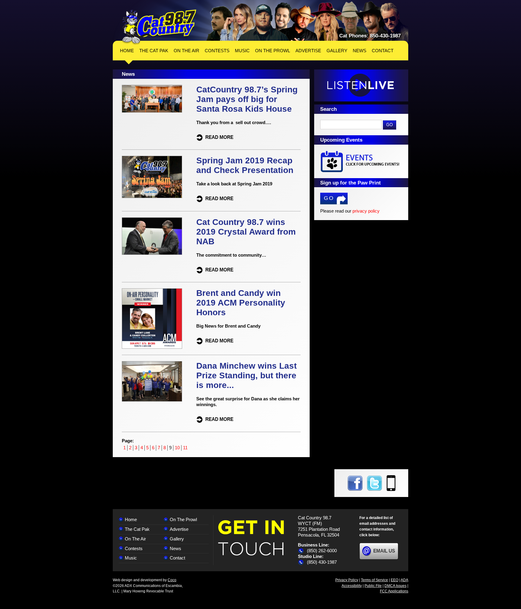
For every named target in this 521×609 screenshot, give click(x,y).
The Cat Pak (137, 529)
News (175, 548)
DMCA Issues (395, 586)
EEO (394, 580)
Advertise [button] (308, 50)
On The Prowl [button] (272, 50)
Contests (134, 548)
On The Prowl (183, 519)
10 (177, 447)
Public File (373, 586)
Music (131, 557)
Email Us (384, 551)
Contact (177, 557)
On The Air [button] (186, 50)
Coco (172, 580)
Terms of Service (374, 580)
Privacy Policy (346, 580)
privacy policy (366, 210)
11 (185, 447)
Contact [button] (382, 50)
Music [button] (242, 50)
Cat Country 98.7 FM (159, 27)
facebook (355, 483)
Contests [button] (217, 50)
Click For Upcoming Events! (361, 161)
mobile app (391, 483)
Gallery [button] (337, 50)
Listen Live (361, 85)
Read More (219, 137)
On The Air (135, 538)
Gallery (177, 538)
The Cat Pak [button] (153, 50)
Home (127, 50)
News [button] (359, 50)
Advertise (179, 529)
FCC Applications (394, 591)
